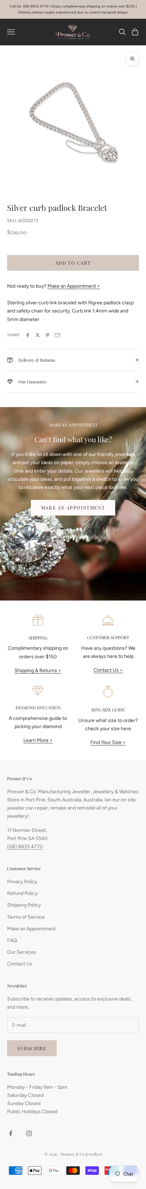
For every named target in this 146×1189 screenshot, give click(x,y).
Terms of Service (26, 917)
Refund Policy (22, 893)
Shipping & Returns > (38, 670)
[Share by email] (57, 335)
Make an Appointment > (73, 286)
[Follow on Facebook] (10, 1133)
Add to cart (73, 263)
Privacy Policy (22, 882)
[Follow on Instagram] (29, 1133)
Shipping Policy (24, 905)
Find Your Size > (108, 742)
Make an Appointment (73, 508)
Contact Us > (108, 670)
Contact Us (19, 964)
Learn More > (38, 740)
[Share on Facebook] (27, 335)
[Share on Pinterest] (47, 335)
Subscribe (31, 1048)
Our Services (21, 952)
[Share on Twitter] (37, 335)
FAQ (12, 940)
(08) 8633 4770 (25, 847)
